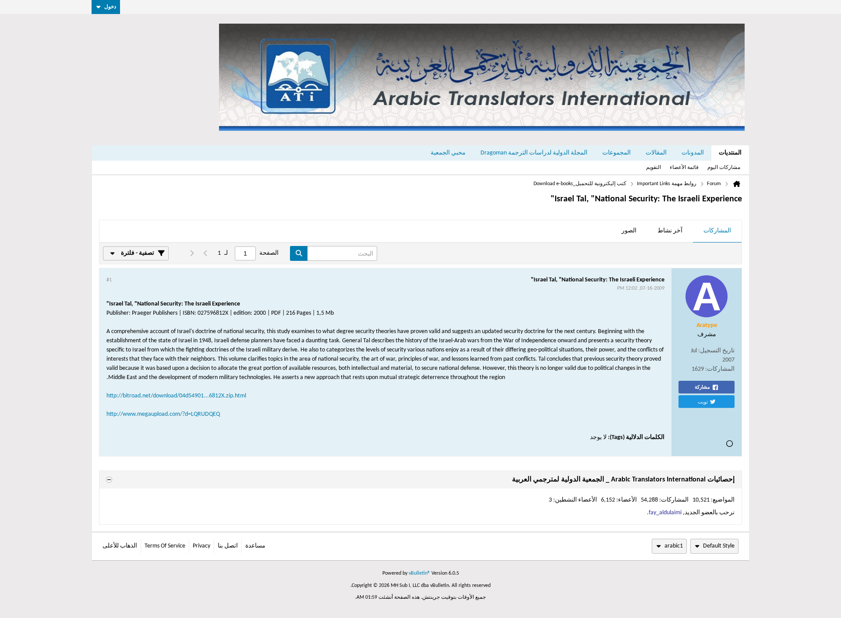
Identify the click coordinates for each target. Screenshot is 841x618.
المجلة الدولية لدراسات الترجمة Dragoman (534, 153)
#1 (109, 280)
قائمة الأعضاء (684, 167)
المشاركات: (720, 369)
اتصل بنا (228, 546)
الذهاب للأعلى (119, 546)
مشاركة (702, 387)
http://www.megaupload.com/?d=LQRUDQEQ (163, 414)
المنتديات (730, 153)
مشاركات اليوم (723, 167)
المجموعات (616, 153)
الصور (629, 231)
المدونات (693, 153)
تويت (703, 401)
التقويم (653, 167)
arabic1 (673, 546)
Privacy (201, 546)
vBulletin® (419, 573)
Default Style (719, 546)
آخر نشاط (669, 231)
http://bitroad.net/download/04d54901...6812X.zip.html (176, 396)
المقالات (656, 153)
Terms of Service (165, 546)
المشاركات (717, 231)
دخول (110, 7)
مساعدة (255, 546)
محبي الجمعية (448, 153)
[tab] (717, 231)
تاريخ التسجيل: (716, 351)
